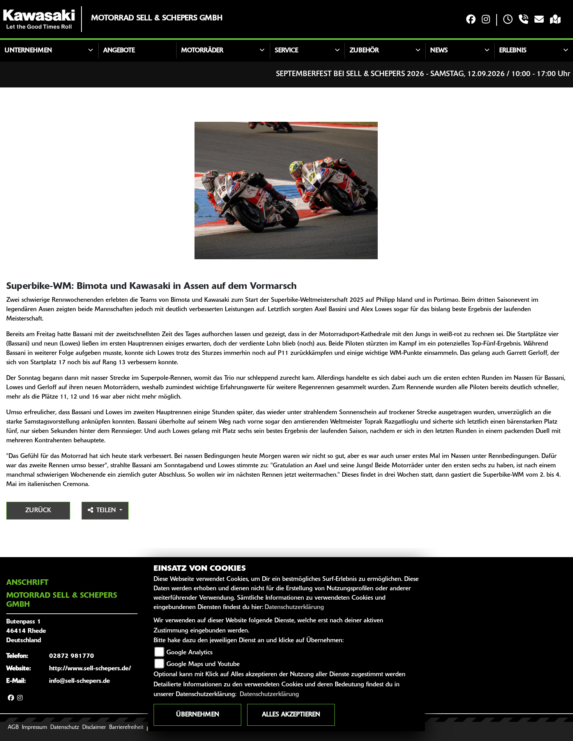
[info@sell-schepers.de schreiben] (539, 20)
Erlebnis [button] (513, 51)
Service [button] (286, 51)
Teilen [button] (107, 511)
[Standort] (555, 20)
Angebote (119, 51)
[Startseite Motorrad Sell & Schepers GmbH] (39, 19)
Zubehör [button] (364, 51)
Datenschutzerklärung (294, 607)
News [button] (439, 51)
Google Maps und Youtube (203, 664)
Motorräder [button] (202, 51)
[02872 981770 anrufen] (523, 20)
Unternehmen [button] (28, 51)
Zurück (38, 511)
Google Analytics (189, 653)
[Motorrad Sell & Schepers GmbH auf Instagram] (486, 20)
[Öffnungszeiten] (508, 20)
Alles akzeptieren (291, 715)
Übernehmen (197, 715)
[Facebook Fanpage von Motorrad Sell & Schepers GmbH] (471, 20)
